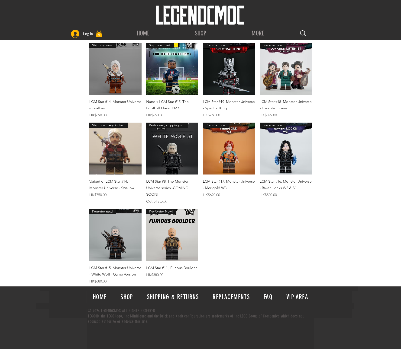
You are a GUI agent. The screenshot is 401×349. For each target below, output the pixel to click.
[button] (99, 33)
